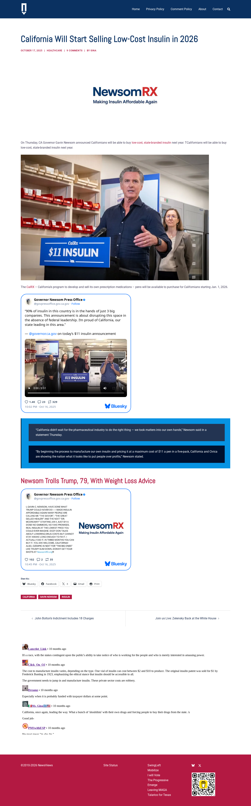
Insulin (66, 597)
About (202, 9)
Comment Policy (181, 9)
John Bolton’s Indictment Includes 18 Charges (64, 618)
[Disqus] (125, 688)
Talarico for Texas (159, 795)
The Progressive (158, 780)
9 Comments (75, 50)
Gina (93, 50)
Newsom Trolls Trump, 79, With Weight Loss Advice (88, 480)
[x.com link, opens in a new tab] (199, 765)
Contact (218, 9)
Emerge (152, 785)
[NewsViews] (24, 9)
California (29, 597)
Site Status (110, 765)
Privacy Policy (155, 9)
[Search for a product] (228, 9)
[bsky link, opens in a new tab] (193, 765)
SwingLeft (154, 765)
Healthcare (54, 50)
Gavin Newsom (48, 597)
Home (136, 9)
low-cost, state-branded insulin (152, 142)
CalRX (30, 287)
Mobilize (153, 770)
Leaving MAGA (157, 790)
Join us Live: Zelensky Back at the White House (185, 618)
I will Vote (154, 775)
